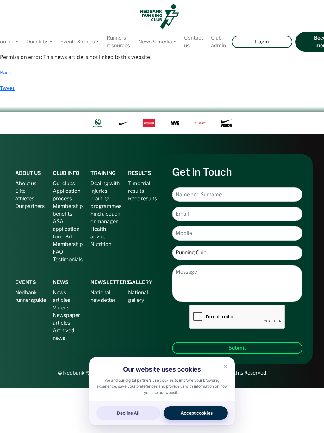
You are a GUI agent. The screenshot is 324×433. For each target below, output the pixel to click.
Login (262, 42)
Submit (237, 348)
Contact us (193, 41)
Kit (68, 237)
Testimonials (68, 259)
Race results (142, 199)
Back (5, 72)
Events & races (77, 42)
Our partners (30, 206)
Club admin (218, 41)
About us (25, 183)
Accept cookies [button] (197, 413)
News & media (155, 42)
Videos (61, 308)
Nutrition (100, 244)
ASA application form (66, 229)
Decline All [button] (128, 413)
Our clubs (37, 42)
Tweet (7, 88)
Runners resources (118, 41)
